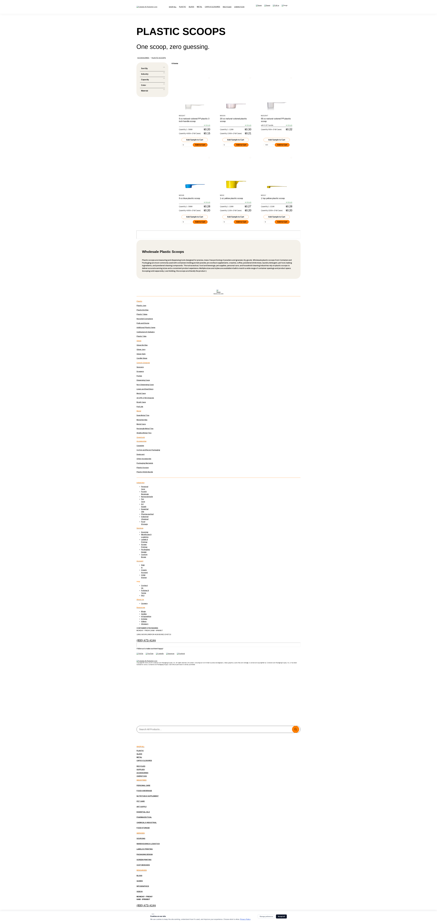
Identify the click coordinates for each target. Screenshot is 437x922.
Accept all (281, 916)
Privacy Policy (245, 919)
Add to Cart (200, 145)
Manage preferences (266, 916)
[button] (182, 7)
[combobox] (269, 145)
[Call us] (276, 5)
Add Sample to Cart (194, 140)
